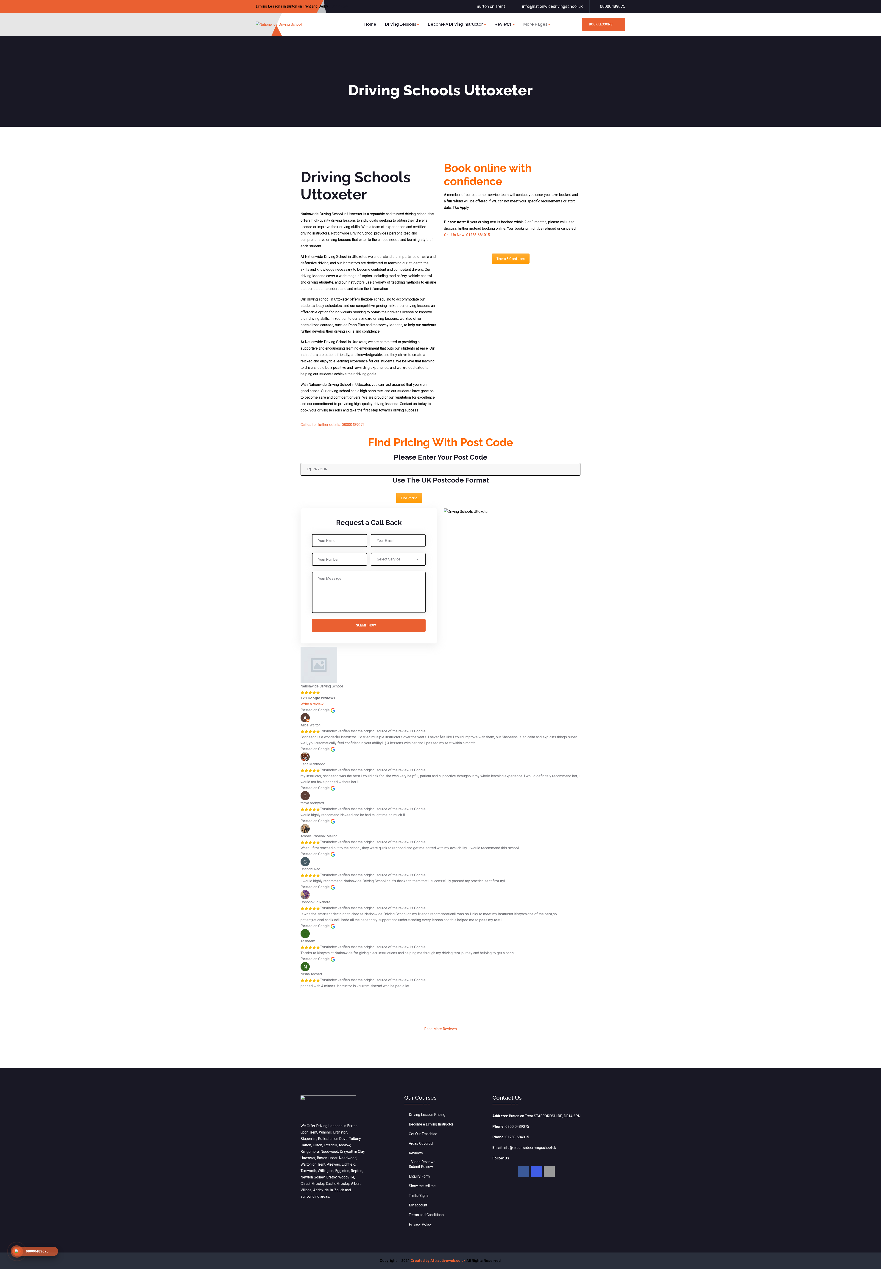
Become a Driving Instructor (455, 24)
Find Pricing (409, 498)
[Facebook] (523, 1171)
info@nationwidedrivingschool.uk (552, 6)
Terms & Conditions (510, 259)
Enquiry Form (419, 1176)
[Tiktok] (549, 1171)
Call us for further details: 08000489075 (333, 424)
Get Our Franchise (423, 1134)
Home (370, 24)
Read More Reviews (440, 1029)
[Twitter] (536, 1171)
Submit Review (421, 1166)
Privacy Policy (420, 1224)
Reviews (503, 24)
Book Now (339, 6)
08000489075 (612, 6)
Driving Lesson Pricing (427, 1114)
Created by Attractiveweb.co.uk (438, 1260)
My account (418, 1205)
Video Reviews (423, 1162)
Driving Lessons (400, 24)
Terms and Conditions (426, 1215)
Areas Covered (421, 1143)
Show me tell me (422, 1186)
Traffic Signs (419, 1195)
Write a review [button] (312, 704)
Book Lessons (601, 24)
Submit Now (366, 625)
